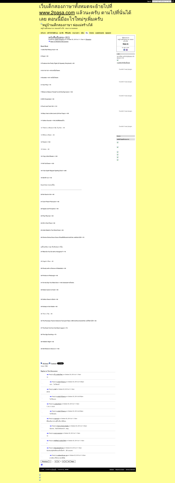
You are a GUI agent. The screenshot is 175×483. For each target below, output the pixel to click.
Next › (73, 461)
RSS (42, 465)
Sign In (149, 1)
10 (68, 461)
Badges (112, 469)
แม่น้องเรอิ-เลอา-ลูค (62, 455)
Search (173, 1)
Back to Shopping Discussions (59, 41)
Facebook (54, 363)
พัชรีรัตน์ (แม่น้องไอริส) (60, 440)
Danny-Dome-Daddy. (63, 426)
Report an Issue (119, 469)
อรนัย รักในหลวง (60, 39)
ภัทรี (55, 389)
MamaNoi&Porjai (59, 448)
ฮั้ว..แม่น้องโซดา (58, 374)
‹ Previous (44, 461)
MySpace (45, 363)
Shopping (88, 39)
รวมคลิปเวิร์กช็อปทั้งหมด (123, 62)
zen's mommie (58, 433)
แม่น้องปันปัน (57, 404)
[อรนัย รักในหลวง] (44, 42)
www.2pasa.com (57, 12)
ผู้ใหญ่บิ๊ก (54, 469)
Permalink (48, 375)
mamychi (56, 418)
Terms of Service (130, 469)
